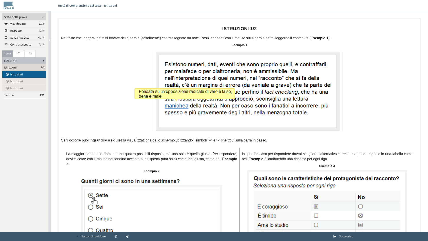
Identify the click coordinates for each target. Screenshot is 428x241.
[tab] (7, 53)
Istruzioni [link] (16, 74)
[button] (91, 237)
